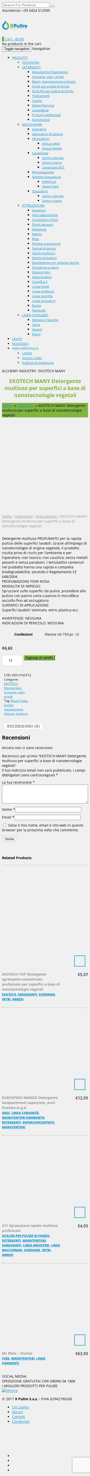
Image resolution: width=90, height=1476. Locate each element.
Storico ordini (32, 358)
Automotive (41, 119)
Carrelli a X (40, 281)
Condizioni (21, 1421)
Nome (8, 809)
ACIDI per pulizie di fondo (51, 86)
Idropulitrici (40, 138)
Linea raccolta (42, 296)
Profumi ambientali (46, 115)
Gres (6, 1113)
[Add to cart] (45, 917)
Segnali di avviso (44, 248)
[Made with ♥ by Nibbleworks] (22, 1438)
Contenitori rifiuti (45, 219)
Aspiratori (39, 129)
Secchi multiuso (43, 253)
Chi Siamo (20, 1407)
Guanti (37, 329)
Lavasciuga (40, 153)
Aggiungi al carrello (39, 657)
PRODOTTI (20, 57)
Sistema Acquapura (46, 177)
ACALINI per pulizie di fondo (53, 91)
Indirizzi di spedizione (38, 362)
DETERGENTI (31, 67)
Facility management (13, 707)
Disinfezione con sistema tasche (55, 262)
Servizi (17, 1412)
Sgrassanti (27, 994)
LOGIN (27, 353)
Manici (37, 234)
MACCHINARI (32, 124)
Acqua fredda (52, 148)
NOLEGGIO (20, 343)
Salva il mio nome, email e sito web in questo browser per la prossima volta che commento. (42, 827)
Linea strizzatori (44, 301)
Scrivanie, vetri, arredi (48, 77)
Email (8, 817)
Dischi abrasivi (42, 224)
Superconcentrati (38, 1122)
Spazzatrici (40, 191)
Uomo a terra (52, 162)
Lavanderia (40, 110)
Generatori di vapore (47, 134)
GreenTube (50, 186)
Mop (35, 239)
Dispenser (39, 229)
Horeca (9, 713)
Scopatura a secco (45, 267)
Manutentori (46, 516)
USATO (17, 339)
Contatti (18, 1416)
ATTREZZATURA (33, 205)
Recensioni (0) (23, 726)
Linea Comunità (25, 1113)
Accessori (39, 210)
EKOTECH (25, 405)
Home (7, 405)
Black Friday (19, 701)
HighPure (49, 181)
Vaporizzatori (42, 277)
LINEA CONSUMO (35, 315)
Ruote (36, 305)
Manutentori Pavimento (50, 72)
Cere (6, 1358)
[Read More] (45, 1305)
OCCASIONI (30, 62)
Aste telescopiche (45, 215)
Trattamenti (41, 96)
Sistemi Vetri (41, 272)
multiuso (22, 713)
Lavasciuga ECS (53, 167)
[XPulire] (15, 27)
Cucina (37, 100)
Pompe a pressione (46, 243)
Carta (36, 324)
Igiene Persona (43, 105)
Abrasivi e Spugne (45, 320)
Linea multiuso (43, 291)
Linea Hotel (40, 286)
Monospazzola (43, 172)
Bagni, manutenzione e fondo (54, 81)
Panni (36, 334)
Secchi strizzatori (44, 258)
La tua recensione (18, 782)
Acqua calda (51, 143)
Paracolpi (39, 310)
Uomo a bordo (53, 158)
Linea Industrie (36, 1245)
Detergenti (24, 516)
